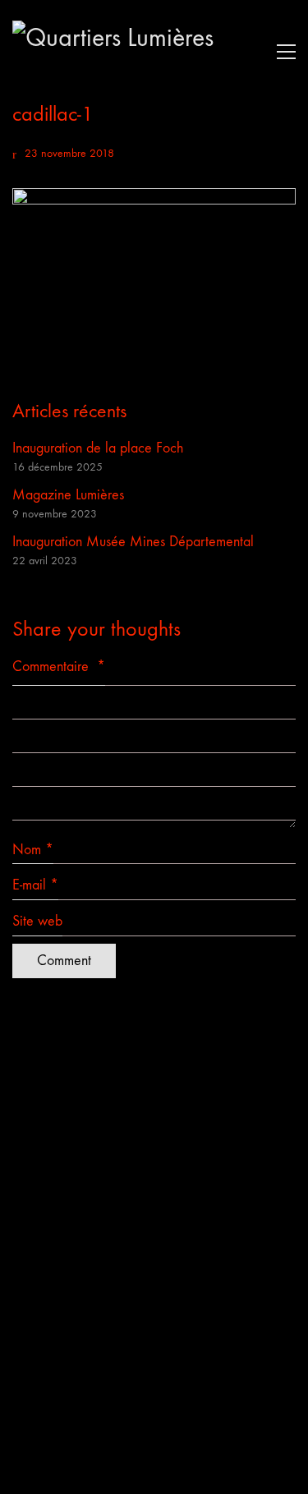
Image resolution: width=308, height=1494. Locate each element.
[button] (282, 51)
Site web (37, 921)
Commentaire (58, 666)
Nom (32, 849)
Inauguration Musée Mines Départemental (133, 541)
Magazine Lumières (68, 494)
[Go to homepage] (135, 51)
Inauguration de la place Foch (97, 448)
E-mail (35, 885)
